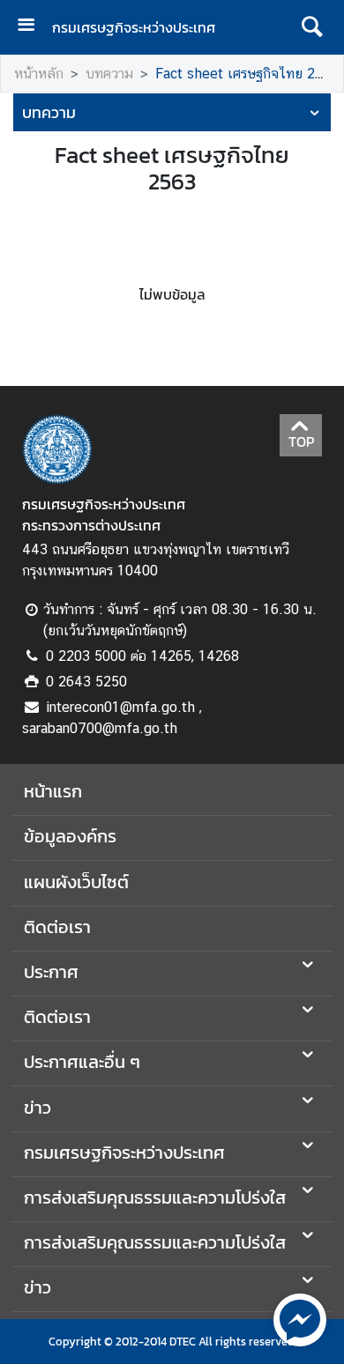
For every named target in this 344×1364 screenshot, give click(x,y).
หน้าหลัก (39, 73)
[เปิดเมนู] (32, 26)
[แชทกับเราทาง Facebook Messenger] (300, 1318)
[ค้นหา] (312, 27)
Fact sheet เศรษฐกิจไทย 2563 (247, 73)
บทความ (109, 73)
